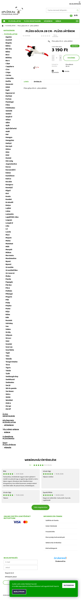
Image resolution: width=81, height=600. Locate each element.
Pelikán (9, 290)
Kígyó (8, 190)
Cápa (8, 63)
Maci (8, 234)
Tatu (7, 355)
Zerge (8, 406)
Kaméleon (10, 175)
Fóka (8, 104)
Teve (8, 364)
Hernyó (9, 146)
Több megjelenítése (40, 507)
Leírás (26, 82)
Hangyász (10, 140)
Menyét (9, 249)
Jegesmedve (11, 163)
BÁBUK (58, 21)
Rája (7, 311)
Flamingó (10, 101)
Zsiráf (8, 409)
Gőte (8, 122)
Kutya (8, 205)
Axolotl (9, 39)
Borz (8, 60)
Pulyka (8, 305)
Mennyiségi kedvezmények (55, 537)
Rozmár (9, 320)
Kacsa (8, 166)
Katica (8, 178)
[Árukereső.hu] (60, 558)
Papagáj (9, 282)
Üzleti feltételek (51, 526)
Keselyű (9, 187)
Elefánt (9, 96)
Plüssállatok (69, 64)
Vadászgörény (12, 376)
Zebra (8, 403)
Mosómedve (11, 258)
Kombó (9, 199)
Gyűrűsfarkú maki (11, 130)
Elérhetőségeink (51, 548)
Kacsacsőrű (10, 169)
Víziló (8, 397)
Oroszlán (9, 267)
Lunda (8, 231)
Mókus (8, 252)
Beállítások (19, 591)
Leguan (9, 220)
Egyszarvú (10, 93)
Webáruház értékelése (40, 460)
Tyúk (8, 373)
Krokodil (9, 202)
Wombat (9, 400)
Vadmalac (10, 382)
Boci (7, 54)
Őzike (8, 276)
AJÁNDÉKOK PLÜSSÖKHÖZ (8, 438)
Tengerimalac (12, 361)
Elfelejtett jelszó (11, 577)
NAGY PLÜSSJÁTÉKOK (9, 444)
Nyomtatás (55, 72)
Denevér (9, 84)
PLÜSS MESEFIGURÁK (32, 21)
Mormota (10, 255)
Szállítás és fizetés (52, 521)
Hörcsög (9, 161)
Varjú (8, 385)
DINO (8, 87)
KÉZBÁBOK (48, 21)
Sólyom (9, 335)
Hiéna (8, 149)
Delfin (8, 81)
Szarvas (9, 347)
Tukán (8, 370)
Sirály (8, 332)
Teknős (9, 358)
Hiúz (7, 152)
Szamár (9, 344)
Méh (7, 246)
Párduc (9, 285)
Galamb (9, 110)
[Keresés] (77, 10)
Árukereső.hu (60, 561)
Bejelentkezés (75, 4)
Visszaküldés (50, 532)
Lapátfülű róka (12, 217)
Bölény (9, 57)
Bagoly (9, 42)
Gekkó (8, 113)
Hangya (9, 137)
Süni (7, 341)
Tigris (8, 367)
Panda (8, 279)
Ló (7, 228)
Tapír (8, 352)
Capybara (10, 66)
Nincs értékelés (55, 35)
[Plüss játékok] (2, 26)
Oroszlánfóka (12, 270)
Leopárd (9, 223)
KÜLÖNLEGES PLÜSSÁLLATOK (9, 421)
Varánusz (10, 391)
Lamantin (10, 214)
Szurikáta (10, 350)
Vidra (8, 394)
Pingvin (9, 296)
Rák (7, 317)
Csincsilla (10, 78)
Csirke (8, 75)
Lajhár (8, 208)
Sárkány (9, 323)
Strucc (8, 338)
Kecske (9, 181)
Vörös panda (11, 388)
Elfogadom (69, 585)
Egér (8, 90)
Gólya (8, 119)
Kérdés (67, 71)
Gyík (7, 125)
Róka (8, 314)
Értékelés (38, 82)
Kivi (7, 193)
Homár (8, 158)
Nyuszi (8, 264)
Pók (7, 299)
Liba (7, 225)
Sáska (8, 329)
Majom (8, 237)
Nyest (8, 261)
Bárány (9, 48)
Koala (8, 196)
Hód (7, 155)
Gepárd (9, 116)
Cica (7, 69)
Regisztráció (9, 573)
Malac (8, 240)
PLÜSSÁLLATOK (14, 21)
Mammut (9, 243)
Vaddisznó (10, 379)
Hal (7, 134)
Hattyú (8, 143)
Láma (8, 211)
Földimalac (10, 107)
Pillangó (9, 293)
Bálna (8, 45)
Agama (9, 37)
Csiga (8, 72)
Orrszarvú (10, 273)
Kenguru (9, 184)
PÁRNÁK (7, 448)
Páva (8, 288)
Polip (8, 302)
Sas (7, 326)
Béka (8, 51)
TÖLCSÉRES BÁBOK (11, 430)
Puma (8, 308)
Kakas (8, 172)
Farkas (8, 99)
